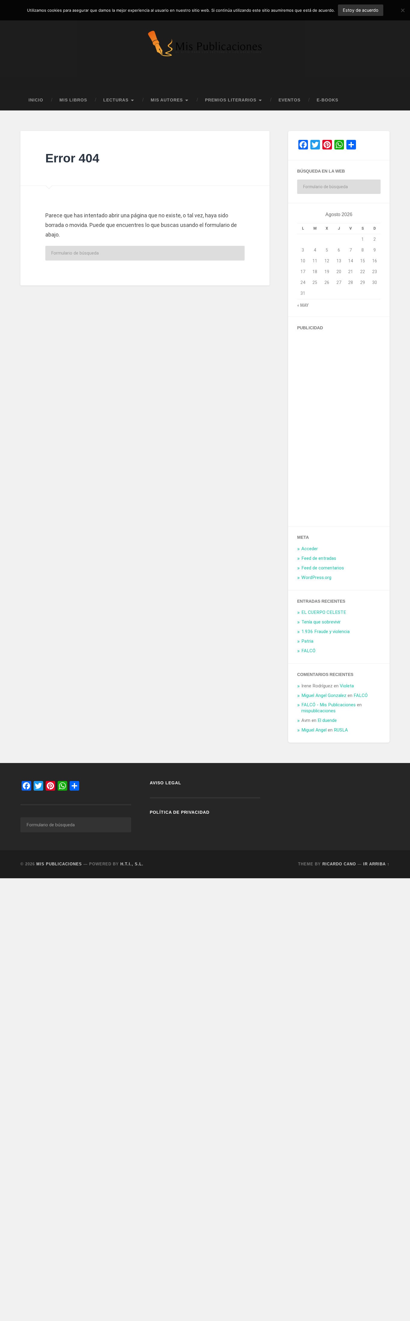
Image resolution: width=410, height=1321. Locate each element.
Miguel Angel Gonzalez (323, 695)
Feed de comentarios (322, 568)
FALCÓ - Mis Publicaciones (328, 704)
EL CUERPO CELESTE (323, 612)
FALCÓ (308, 650)
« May (303, 305)
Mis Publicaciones (59, 864)
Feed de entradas (318, 558)
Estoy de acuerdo (360, 10)
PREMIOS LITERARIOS (230, 100)
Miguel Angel (314, 730)
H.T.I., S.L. (131, 864)
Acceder (309, 548)
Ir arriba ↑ (376, 864)
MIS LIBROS (73, 100)
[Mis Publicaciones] (205, 45)
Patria (307, 641)
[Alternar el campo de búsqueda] (379, 100)
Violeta (347, 686)
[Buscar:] (145, 253)
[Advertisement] (342, 426)
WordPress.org (316, 577)
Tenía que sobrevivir (321, 622)
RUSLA (341, 730)
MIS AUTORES (167, 100)
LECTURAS (115, 100)
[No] (402, 10)
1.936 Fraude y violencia (325, 631)
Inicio (36, 100)
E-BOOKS (327, 100)
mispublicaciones (318, 710)
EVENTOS (289, 100)
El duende (327, 720)
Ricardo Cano (339, 864)
